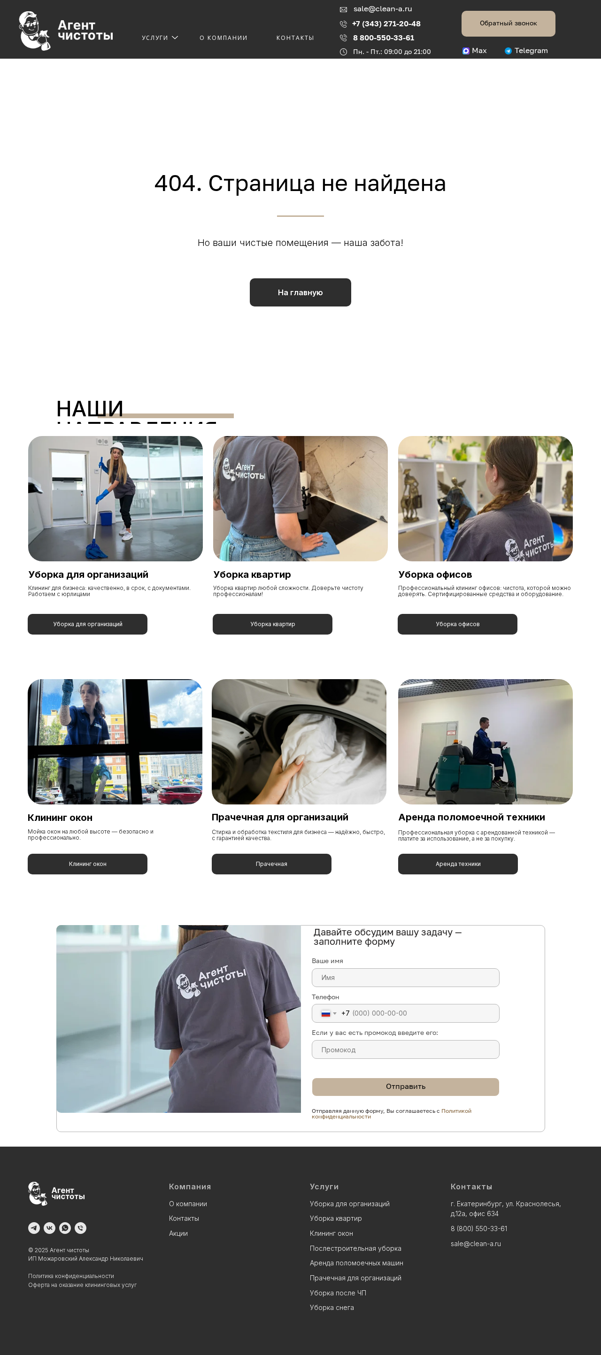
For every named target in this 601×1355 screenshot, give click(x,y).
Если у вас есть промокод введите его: (375, 1032)
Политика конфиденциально (66, 1275)
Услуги (155, 38)
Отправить (405, 1087)
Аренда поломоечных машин (356, 1263)
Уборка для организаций (88, 574)
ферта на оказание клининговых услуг (85, 1284)
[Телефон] (80, 1228)
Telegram (531, 51)
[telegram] (34, 1228)
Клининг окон (60, 817)
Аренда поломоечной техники (471, 817)
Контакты (296, 38)
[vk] (49, 1228)
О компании (224, 38)
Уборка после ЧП (338, 1293)
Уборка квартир (252, 574)
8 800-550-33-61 (383, 37)
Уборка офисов (435, 574)
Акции (178, 1233)
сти (109, 1275)
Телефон (325, 997)
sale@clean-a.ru (383, 9)
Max (479, 51)
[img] (300, 498)
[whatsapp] (65, 1228)
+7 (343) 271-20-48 (386, 23)
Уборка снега (332, 1307)
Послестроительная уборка (355, 1248)
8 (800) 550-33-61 (479, 1229)
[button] (508, 24)
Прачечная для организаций (280, 817)
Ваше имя (327, 961)
